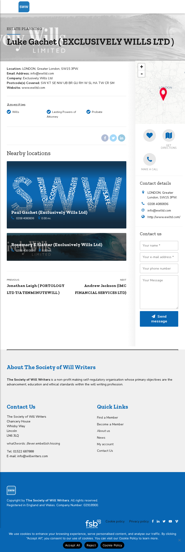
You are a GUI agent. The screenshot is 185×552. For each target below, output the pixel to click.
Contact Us (105, 451)
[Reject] (179, 540)
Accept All (72, 545)
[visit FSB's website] (93, 525)
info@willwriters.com (32, 456)
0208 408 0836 (25, 250)
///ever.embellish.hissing (43, 443)
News (101, 438)
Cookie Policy (112, 545)
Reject (91, 545)
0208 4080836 (25, 218)
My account (105, 444)
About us (103, 431)
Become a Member (110, 424)
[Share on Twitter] (113, 138)
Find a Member (107, 417)
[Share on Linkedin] (121, 138)
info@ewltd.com (159, 210)
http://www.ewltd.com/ (163, 217)
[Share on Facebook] (105, 138)
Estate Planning (24, 28)
